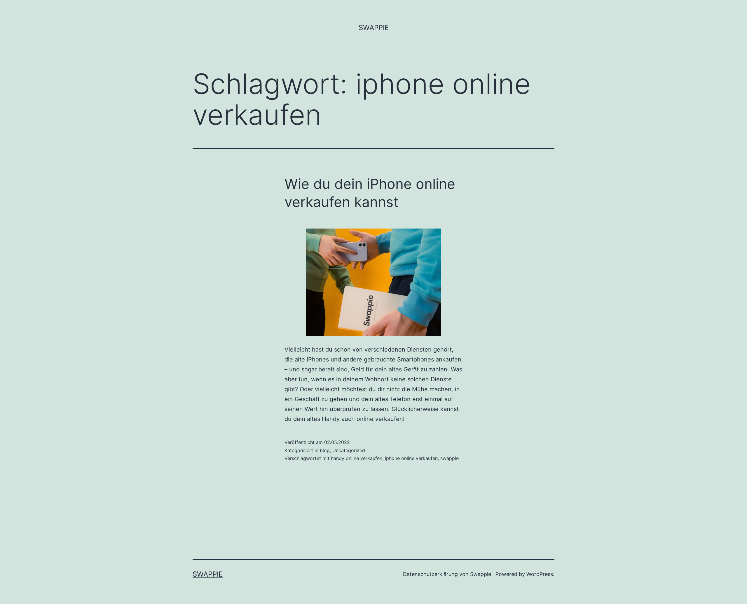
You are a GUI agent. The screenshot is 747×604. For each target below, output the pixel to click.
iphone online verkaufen (411, 458)
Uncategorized (348, 450)
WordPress (539, 574)
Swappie (374, 27)
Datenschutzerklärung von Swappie (447, 574)
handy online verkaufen (356, 458)
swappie (449, 458)
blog (325, 450)
